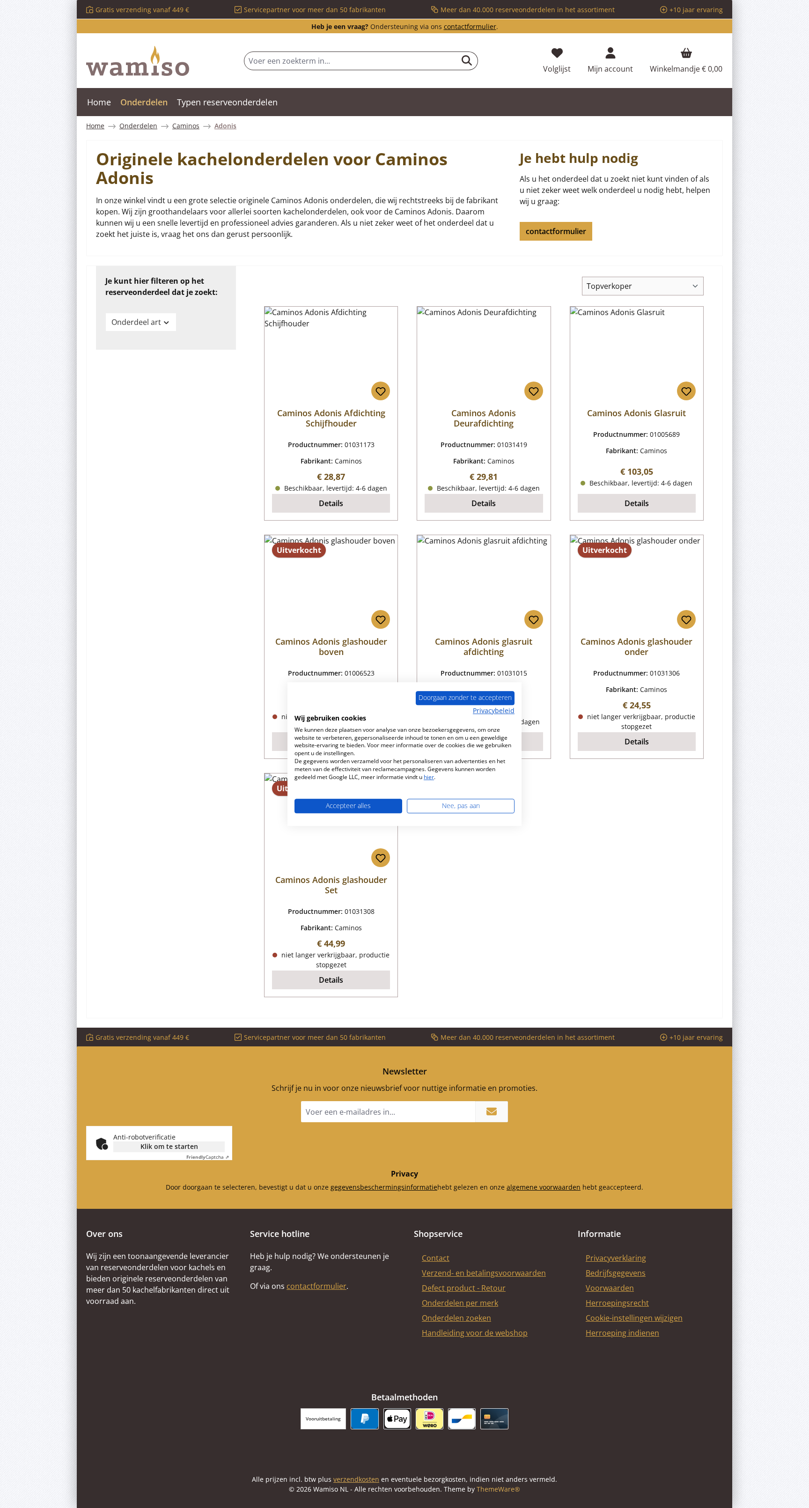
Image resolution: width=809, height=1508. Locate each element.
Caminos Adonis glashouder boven (331, 646)
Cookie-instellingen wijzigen (634, 1318)
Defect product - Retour (464, 1288)
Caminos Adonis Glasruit (636, 413)
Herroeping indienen (622, 1333)
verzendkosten (356, 1479)
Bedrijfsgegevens (616, 1273)
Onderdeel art (136, 322)
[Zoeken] (467, 60)
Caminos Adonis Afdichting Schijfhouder (331, 418)
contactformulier (470, 26)
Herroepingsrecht (617, 1303)
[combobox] (350, 60)
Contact (435, 1258)
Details (331, 503)
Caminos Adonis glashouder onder (636, 646)
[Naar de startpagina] (137, 61)
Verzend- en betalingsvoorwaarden (484, 1273)
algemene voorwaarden (544, 1187)
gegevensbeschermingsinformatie (384, 1187)
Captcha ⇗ (207, 1157)
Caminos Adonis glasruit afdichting (483, 646)
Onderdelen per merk (460, 1303)
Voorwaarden (610, 1288)
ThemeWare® (498, 1489)
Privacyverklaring (616, 1258)
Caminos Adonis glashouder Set (331, 885)
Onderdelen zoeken (456, 1318)
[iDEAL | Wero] (429, 1418)
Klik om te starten (169, 1146)
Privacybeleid (494, 710)
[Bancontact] (462, 1418)
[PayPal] (364, 1418)
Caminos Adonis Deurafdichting (483, 418)
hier (429, 777)
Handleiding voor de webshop (475, 1333)
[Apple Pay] (397, 1418)
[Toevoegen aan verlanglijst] (380, 391)
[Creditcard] (494, 1418)
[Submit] (491, 1111)
